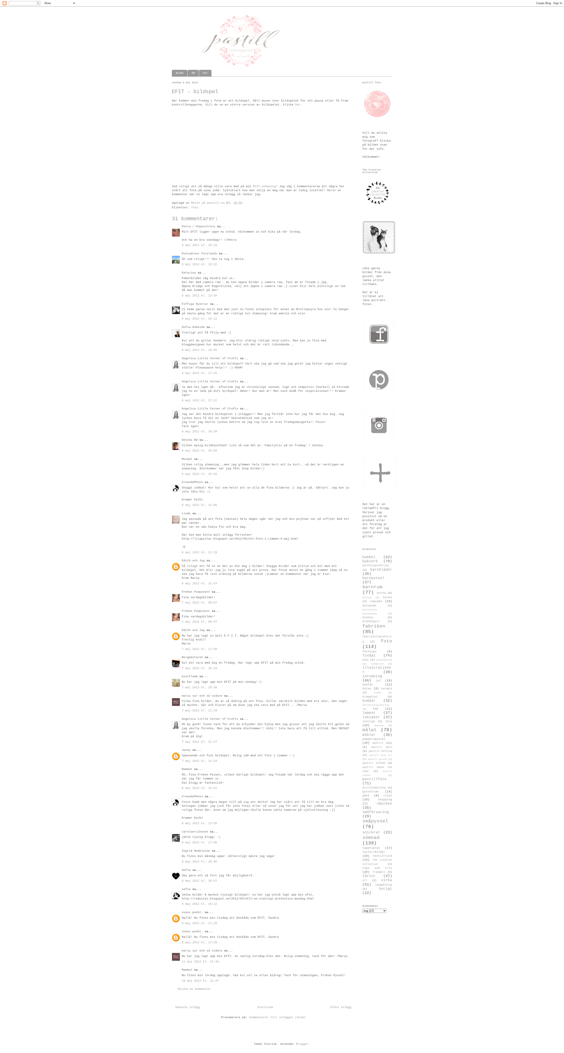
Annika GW (190, 440)
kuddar (369, 701)
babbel (369, 557)
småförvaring (375, 812)
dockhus (367, 617)
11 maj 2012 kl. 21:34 (200, 961)
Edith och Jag (193, 560)
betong (381, 593)
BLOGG (180, 73)
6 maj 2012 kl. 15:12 (199, 318)
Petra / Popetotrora (198, 226)
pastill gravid (377, 759)
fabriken (373, 626)
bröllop (367, 597)
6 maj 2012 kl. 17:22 (199, 400)
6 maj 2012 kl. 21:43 (199, 583)
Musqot (187, 459)
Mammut (187, 769)
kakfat (367, 684)
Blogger (302, 1044)
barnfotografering (375, 565)
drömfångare (370, 621)
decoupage (369, 605)
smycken (384, 804)
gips (365, 659)
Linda (186, 513)
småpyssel (375, 821)
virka (386, 880)
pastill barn (381, 747)
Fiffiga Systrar (195, 304)
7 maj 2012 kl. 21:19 (199, 710)
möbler (369, 735)
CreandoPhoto (192, 482)
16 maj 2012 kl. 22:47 (200, 981)
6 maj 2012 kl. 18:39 (199, 431)
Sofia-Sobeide (193, 327)
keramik (386, 688)
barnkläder (381, 570)
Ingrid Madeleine (196, 851)
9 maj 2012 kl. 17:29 (199, 923)
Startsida (265, 1007)
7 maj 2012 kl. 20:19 (199, 668)
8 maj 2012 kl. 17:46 (199, 842)
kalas (366, 688)
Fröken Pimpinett (196, 592)
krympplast (370, 696)
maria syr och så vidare (202, 696)
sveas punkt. (192, 912)
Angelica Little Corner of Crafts (210, 358)
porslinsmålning (374, 787)
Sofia (186, 870)
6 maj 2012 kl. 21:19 (199, 552)
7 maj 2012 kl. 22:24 (199, 761)
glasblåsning (384, 660)
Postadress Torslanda (199, 253)
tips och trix (377, 868)
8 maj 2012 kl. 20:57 (199, 881)
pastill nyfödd (373, 763)
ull (364, 880)
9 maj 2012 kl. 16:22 (199, 904)
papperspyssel (373, 739)
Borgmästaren (192, 657)
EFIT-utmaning (264, 186)
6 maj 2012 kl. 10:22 (199, 264)
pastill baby (382, 743)
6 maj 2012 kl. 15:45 (199, 350)
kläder (378, 692)
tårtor (369, 876)
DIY (205, 73)
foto (194, 207)
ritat (387, 795)
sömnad (371, 837)
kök (375, 709)
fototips (369, 651)
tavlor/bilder (373, 852)
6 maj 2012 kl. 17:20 (199, 373)
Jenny (186, 750)
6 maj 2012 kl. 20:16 (199, 474)
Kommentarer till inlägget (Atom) (277, 1017)
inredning (372, 676)
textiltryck (382, 856)
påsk (365, 795)
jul (378, 680)
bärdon (387, 597)
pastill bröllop (380, 751)
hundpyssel (377, 664)
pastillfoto (374, 779)
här (298, 104)
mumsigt (379, 725)
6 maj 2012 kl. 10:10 (199, 245)
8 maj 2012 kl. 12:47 (199, 788)
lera (388, 721)
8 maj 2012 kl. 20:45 (199, 861)
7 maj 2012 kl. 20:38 (199, 687)
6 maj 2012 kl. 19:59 (199, 450)
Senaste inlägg (187, 1007)
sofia (186, 889)
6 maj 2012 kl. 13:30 (199, 295)
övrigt (385, 889)
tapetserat (371, 848)
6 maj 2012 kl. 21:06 (199, 505)
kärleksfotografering (375, 705)
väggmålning (383, 884)
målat (369, 730)
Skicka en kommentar (194, 989)
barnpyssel (373, 578)
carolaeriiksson (195, 831)
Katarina (189, 272)
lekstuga (368, 721)
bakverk (370, 561)
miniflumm (190, 676)
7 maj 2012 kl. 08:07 (199, 602)
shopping (385, 799)
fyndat (369, 656)
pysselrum (370, 791)
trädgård (379, 872)
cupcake (376, 601)
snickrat (371, 833)
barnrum (372, 587)
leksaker (371, 717)
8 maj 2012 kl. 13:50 (199, 823)
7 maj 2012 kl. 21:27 (199, 742)
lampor (369, 713)
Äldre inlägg (340, 1007)
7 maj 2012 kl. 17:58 (199, 649)
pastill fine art (380, 755)
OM (193, 73)
